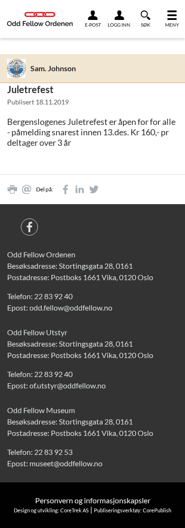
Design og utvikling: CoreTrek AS (51, 510)
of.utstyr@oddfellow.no (67, 385)
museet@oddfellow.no (65, 463)
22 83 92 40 (53, 296)
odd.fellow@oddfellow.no (70, 307)
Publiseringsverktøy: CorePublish (132, 510)
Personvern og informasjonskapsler (92, 500)
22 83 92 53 (53, 451)
